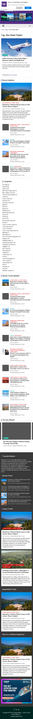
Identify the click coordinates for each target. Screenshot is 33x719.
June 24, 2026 (14, 370)
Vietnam (4, 266)
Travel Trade (5, 260)
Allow (28, 8)
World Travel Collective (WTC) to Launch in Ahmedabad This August (20, 355)
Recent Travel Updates (10, 276)
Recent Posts (7, 476)
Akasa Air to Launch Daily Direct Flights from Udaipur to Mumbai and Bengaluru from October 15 (20, 170)
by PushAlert (4, 9)
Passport (4, 238)
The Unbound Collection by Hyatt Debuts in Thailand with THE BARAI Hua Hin (19, 380)
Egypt (4, 204)
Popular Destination (7, 242)
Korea (4, 222)
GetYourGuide (13, 75)
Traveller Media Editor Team (20, 62)
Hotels (4, 216)
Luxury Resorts (6, 102)
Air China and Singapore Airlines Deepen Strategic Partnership (20, 142)
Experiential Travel (15, 124)
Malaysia (4, 232)
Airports (4, 189)
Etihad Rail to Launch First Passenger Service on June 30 (19, 368)
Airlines (5, 55)
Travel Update (6, 262)
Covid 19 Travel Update (8, 195)
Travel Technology (7, 258)
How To (4, 218)
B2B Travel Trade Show (8, 191)
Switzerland (5, 250)
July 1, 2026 (13, 133)
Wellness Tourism (7, 270)
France (4, 214)
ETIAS (4, 206)
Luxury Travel (15, 102)
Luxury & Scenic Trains (8, 224)
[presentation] (28, 420)
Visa (3, 268)
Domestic (5, 201)
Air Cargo (5, 185)
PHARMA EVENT (20, 151)
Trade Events (13, 153)
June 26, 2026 (14, 358)
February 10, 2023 (7, 62)
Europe (4, 208)
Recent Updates (8, 80)
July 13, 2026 (5, 109)
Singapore (5, 246)
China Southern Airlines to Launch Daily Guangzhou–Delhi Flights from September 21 (19, 394)
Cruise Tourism (6, 199)
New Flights (18, 166)
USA (3, 264)
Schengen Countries (8, 244)
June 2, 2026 (13, 413)
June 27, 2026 (13, 160)
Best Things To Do (7, 193)
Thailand (4, 252)
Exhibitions (13, 151)
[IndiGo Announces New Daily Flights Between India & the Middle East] (16, 47)
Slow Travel (5, 248)
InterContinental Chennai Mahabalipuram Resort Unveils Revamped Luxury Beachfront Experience (19, 408)
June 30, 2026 (14, 145)
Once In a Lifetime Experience (10, 236)
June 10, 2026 (13, 398)
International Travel (7, 220)
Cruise (4, 197)
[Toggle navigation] (3, 26)
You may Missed (8, 420)
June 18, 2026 (13, 384)
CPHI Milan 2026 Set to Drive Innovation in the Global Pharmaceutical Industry (19, 156)
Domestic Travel (7, 203)
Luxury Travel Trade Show (9, 230)
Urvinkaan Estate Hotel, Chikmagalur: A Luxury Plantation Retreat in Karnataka (20, 129)
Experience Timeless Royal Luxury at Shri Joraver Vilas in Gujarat (16, 106)
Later (19, 8)
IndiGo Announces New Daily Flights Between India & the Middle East (14, 60)
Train (3, 256)
